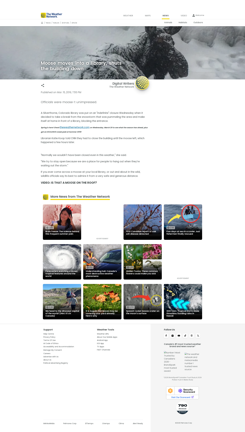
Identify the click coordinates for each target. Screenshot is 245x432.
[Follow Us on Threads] (191, 336)
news (48, 23)
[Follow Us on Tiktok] (185, 336)
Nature (56, 23)
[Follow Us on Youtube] (179, 336)
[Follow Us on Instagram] (172, 336)
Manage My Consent (52, 350)
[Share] (43, 85)
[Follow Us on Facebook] (166, 336)
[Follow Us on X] (198, 336)
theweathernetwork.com (75, 127)
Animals (65, 23)
